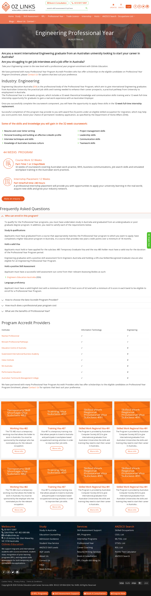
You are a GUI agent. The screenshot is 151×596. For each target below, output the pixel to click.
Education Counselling (50, 534)
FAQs (41, 564)
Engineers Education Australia (21, 277)
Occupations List (125, 16)
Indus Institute (8, 360)
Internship (86, 16)
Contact (30, 21)
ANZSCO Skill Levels (48, 547)
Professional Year (55, 16)
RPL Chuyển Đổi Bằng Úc (88, 560)
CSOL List (119, 534)
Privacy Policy (19, 581)
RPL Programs (84, 534)
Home (11, 16)
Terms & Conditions (34, 581)
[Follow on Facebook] (135, 6)
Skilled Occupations (124, 530)
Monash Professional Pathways (15, 342)
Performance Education (11, 372)
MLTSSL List (121, 539)
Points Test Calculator (125, 551)
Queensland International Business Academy (20, 354)
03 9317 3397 (10, 529)
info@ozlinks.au (11, 535)
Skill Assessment (31, 16)
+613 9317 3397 (80, 3)
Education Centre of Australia (14, 348)
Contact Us (33, 74)
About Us (21, 21)
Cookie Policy (7, 581)
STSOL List (120, 543)
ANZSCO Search (109, 16)
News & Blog (45, 569)
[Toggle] (2, 216)
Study (18, 16)
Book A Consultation (58, 3)
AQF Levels (44, 551)
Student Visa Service (49, 543)
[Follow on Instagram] (139, 6)
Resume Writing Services (89, 551)
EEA (35, 86)
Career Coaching (85, 547)
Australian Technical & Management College (20, 378)
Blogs (11, 21)
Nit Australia (7, 366)
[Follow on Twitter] (143, 6)
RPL (43, 16)
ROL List (119, 547)
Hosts (96, 16)
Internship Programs (87, 539)
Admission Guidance (49, 539)
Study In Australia (47, 530)
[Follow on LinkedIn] (147, 6)
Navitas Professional (10, 336)
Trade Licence (72, 16)
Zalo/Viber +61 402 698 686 (17, 532)
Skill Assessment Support (89, 530)
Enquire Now (119, 593)
